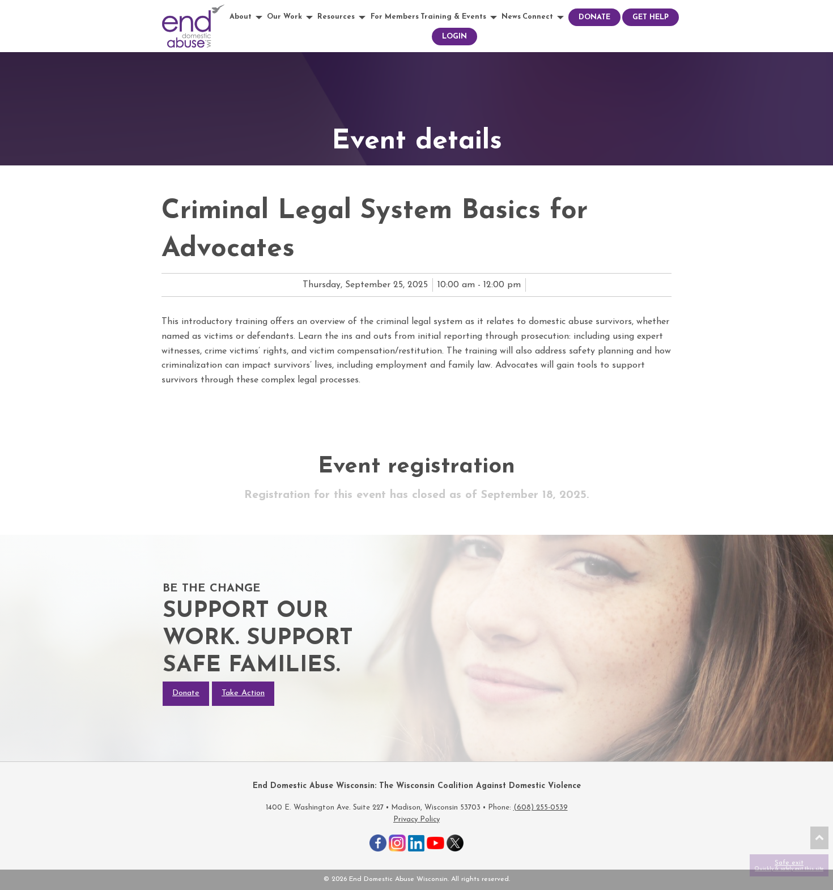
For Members (395, 16)
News (511, 16)
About (241, 16)
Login (454, 36)
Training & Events (453, 16)
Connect (537, 16)
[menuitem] (247, 17)
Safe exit (789, 865)
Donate (594, 17)
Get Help (650, 17)
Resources (336, 16)
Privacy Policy (416, 819)
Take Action (243, 693)
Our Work (284, 16)
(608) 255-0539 (540, 807)
